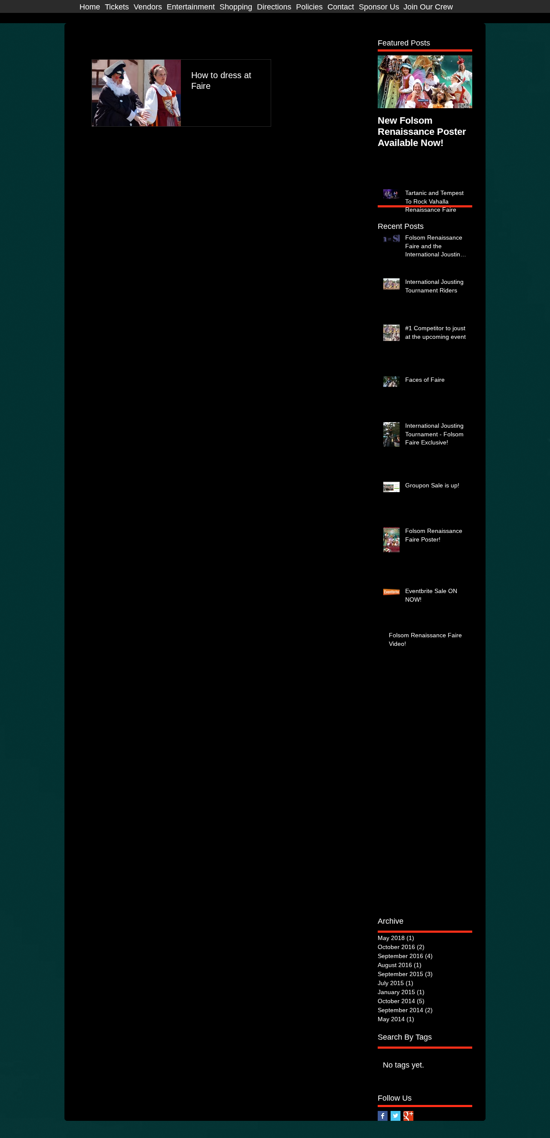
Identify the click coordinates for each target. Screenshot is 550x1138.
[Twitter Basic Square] (395, 1116)
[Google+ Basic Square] (408, 1116)
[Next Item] (458, 81)
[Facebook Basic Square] (383, 1116)
